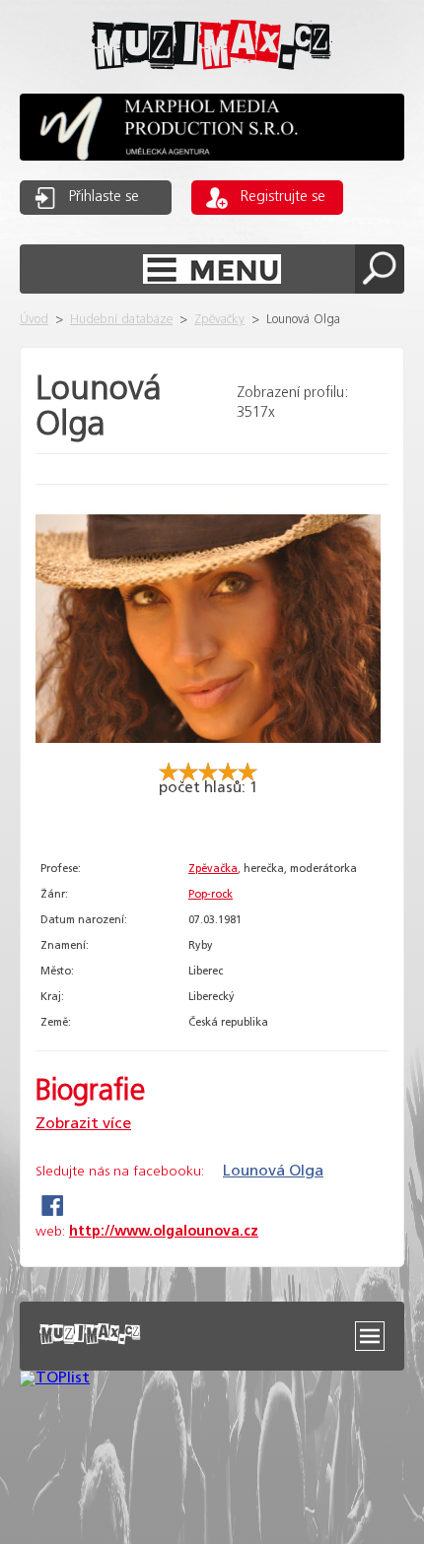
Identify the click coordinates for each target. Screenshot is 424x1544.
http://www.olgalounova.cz (163, 1232)
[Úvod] (212, 85)
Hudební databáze (121, 319)
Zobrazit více (83, 1123)
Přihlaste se (104, 197)
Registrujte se (283, 197)
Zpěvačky (219, 319)
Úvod (34, 319)
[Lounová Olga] (208, 753)
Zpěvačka (213, 869)
